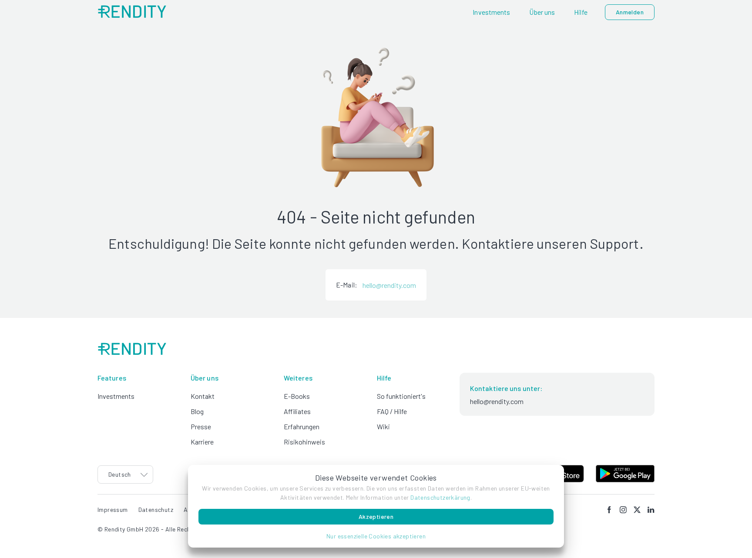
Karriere (202, 442)
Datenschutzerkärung (440, 497)
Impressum (112, 509)
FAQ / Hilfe (392, 411)
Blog (197, 411)
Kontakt (203, 396)
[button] (376, 536)
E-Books (297, 396)
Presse (201, 426)
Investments (115, 396)
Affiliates (297, 411)
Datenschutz (155, 509)
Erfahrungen (301, 426)
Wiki (383, 426)
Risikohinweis (304, 442)
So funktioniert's (401, 396)
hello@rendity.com (389, 285)
